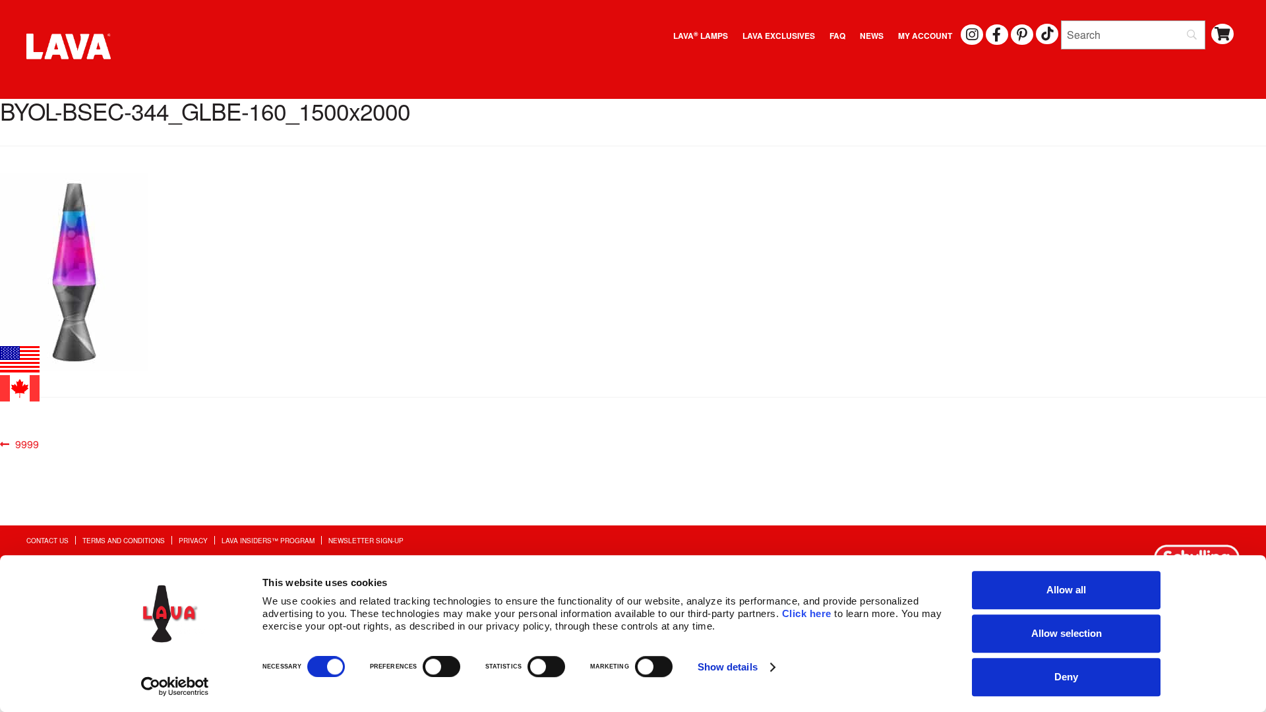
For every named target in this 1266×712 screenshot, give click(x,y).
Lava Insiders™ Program (268, 540)
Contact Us (47, 540)
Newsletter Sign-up (366, 540)
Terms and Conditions (123, 540)
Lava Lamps (700, 36)
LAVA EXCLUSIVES (778, 36)
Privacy (193, 540)
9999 (27, 445)
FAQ (837, 36)
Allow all (1066, 589)
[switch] (441, 666)
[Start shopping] (1222, 33)
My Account (925, 36)
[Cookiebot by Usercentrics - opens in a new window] (175, 686)
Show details (728, 666)
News (872, 36)
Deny (1066, 676)
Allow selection (1066, 633)
